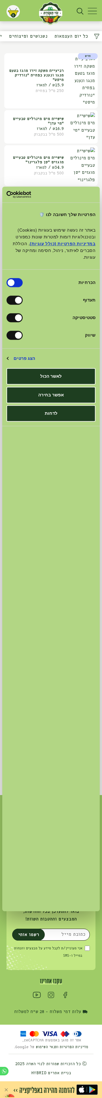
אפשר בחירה (51, 394)
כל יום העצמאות (71, 36)
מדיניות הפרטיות (74, 1047)
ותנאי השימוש (48, 1047)
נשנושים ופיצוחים (28, 36)
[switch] (16, 300)
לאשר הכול (51, 376)
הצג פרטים (24, 358)
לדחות (51, 413)
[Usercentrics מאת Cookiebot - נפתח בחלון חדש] (30, 194)
